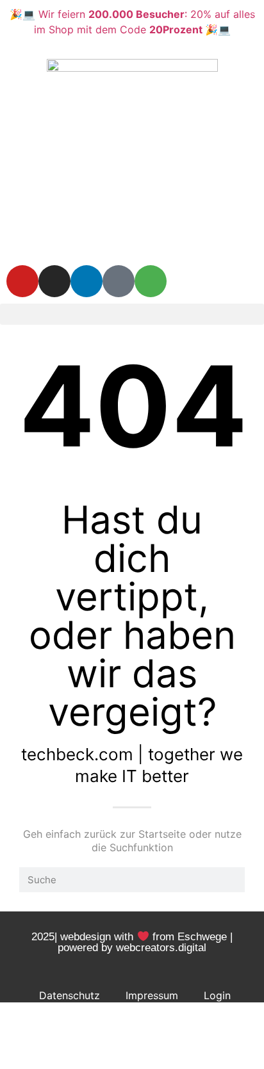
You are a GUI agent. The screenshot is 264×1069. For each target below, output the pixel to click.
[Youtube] (22, 281)
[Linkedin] (86, 281)
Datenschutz (69, 995)
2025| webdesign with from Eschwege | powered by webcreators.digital (131, 942)
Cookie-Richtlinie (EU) (134, 1024)
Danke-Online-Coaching (135, 1054)
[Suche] (232, 879)
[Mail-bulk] (119, 281)
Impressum (152, 995)
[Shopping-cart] (151, 281)
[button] (132, 314)
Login (217, 995)
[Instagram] (54, 281)
